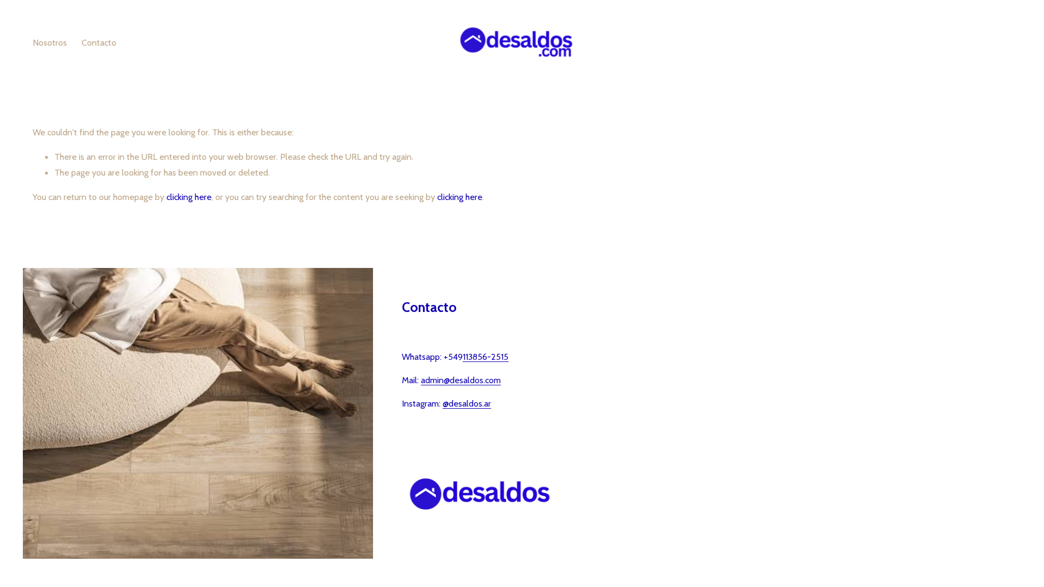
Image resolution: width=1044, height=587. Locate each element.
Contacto (99, 42)
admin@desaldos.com (461, 379)
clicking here (189, 196)
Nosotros (50, 42)
